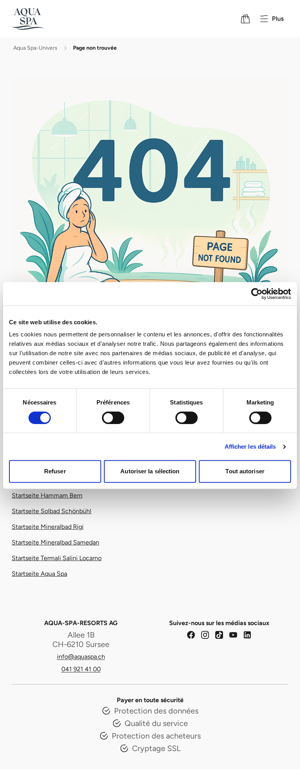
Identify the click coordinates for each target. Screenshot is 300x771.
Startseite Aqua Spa (39, 573)
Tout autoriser (244, 471)
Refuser (55, 471)
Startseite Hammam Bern (47, 495)
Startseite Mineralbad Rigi (48, 526)
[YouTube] (233, 635)
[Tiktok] (219, 635)
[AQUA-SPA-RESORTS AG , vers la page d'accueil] (38, 19)
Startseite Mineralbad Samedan (55, 542)
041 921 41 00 (81, 669)
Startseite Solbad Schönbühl (51, 511)
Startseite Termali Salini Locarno (57, 558)
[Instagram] (205, 635)
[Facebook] (191, 635)
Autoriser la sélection (149, 471)
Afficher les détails (250, 446)
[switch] (113, 418)
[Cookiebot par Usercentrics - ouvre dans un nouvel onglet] (257, 294)
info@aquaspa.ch (81, 656)
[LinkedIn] (247, 635)
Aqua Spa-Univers (35, 48)
